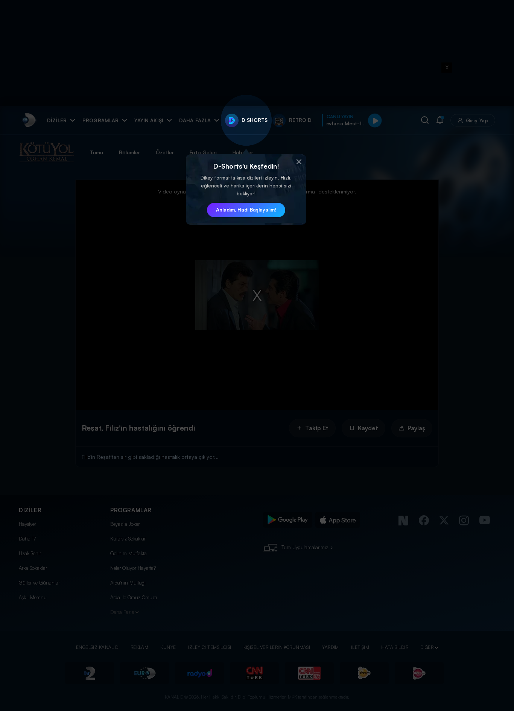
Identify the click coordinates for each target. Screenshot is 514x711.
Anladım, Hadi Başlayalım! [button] (246, 210)
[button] (298, 161)
